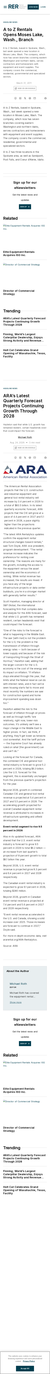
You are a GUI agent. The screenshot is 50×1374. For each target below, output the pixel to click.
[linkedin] (20, 98)
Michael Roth (25, 437)
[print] (45, 98)
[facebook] (15, 98)
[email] (34, 98)
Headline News (10, 22)
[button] (5, 7)
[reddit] (30, 98)
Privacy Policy (29, 1361)
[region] (25, 1362)
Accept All (25, 1368)
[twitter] (25, 98)
